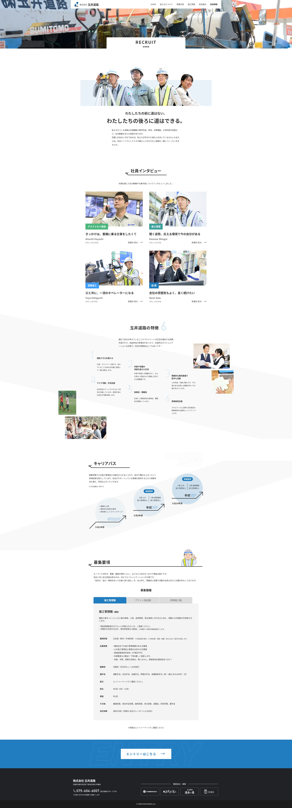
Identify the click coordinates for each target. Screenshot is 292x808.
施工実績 (191, 4)
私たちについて (166, 4)
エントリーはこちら (141, 754)
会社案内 (202, 4)
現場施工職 (176, 600)
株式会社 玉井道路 (84, 781)
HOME (153, 4)
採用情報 (213, 4)
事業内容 (180, 4)
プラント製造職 (143, 600)
